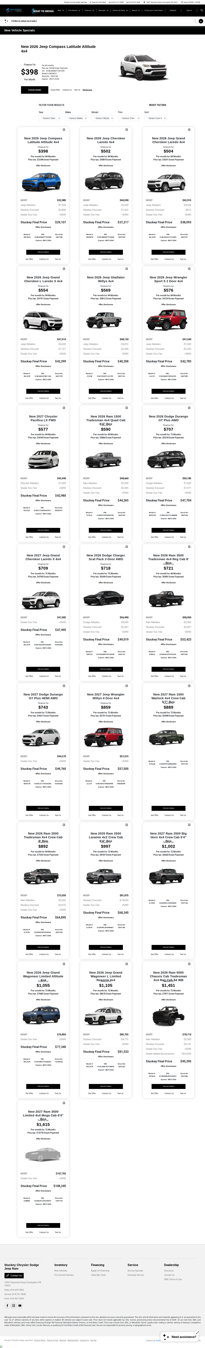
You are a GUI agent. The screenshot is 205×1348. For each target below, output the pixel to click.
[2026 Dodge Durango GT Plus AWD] (168, 459)
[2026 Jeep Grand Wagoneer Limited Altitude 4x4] (43, 1015)
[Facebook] (7, 1306)
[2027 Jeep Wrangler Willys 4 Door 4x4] (105, 737)
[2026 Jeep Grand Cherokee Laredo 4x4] (168, 181)
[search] (202, 10)
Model (95, 112)
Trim (120, 112)
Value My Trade (98, 1275)
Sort (146, 112)
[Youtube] (20, 1306)
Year (41, 112)
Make (68, 112)
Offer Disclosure (43, 166)
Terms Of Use (52, 1340)
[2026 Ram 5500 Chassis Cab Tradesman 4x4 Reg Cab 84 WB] (168, 1015)
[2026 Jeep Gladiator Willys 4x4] (105, 320)
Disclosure (87, 90)
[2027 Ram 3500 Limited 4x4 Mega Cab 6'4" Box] (43, 1154)
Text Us (58, 259)
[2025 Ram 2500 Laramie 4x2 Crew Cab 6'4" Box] (105, 876)
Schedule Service (136, 1275)
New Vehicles (60, 1270)
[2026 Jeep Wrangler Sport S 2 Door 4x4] (168, 320)
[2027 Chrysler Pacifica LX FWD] (43, 459)
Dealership (171, 1265)
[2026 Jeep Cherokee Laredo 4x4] (105, 181)
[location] (144, 2)
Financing (97, 1265)
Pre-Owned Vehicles (64, 1275)
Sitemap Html (72, 1340)
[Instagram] (14, 1306)
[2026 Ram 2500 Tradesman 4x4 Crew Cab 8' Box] (43, 876)
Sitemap (62, 1340)
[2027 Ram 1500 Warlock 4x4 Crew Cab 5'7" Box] (168, 737)
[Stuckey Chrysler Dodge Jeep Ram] (18, 10)
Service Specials (135, 1270)
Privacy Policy (40, 1340)
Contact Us (16, 1275)
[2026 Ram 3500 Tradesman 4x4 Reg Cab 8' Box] (168, 598)
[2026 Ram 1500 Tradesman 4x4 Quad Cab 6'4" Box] (105, 459)
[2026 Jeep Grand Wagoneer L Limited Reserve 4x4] (105, 1015)
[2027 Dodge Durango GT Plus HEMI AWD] (43, 737)
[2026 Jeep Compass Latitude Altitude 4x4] (43, 181)
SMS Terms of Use (173, 1279)
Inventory (60, 1265)
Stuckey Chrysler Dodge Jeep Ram (18, 1340)
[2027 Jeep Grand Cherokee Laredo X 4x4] (43, 598)
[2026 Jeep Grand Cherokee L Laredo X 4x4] (43, 320)
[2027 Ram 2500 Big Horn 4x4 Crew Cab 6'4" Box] (168, 876)
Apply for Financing (100, 1270)
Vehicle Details (34, 90)
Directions (169, 1270)
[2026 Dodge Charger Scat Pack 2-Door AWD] (105, 598)
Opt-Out (93, 1340)
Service (133, 1265)
